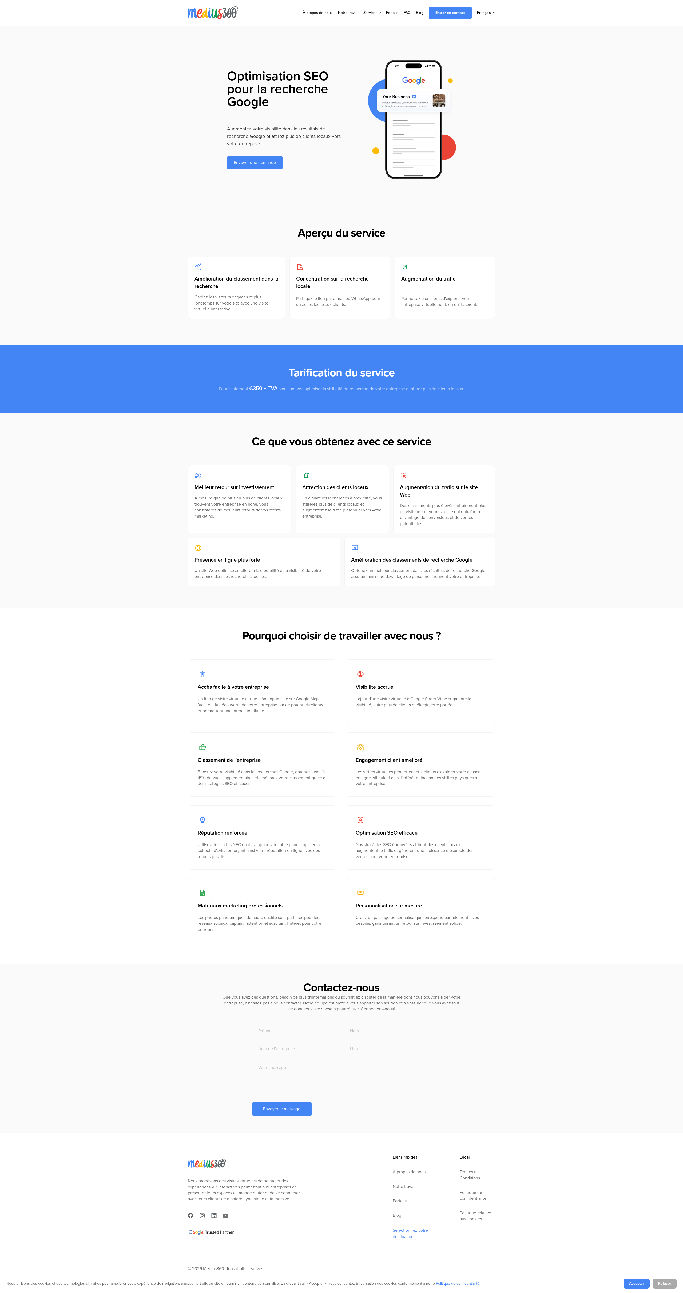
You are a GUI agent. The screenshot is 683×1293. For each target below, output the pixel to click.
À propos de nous (318, 12)
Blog (419, 12)
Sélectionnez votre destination (410, 1233)
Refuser (664, 1283)
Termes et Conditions (470, 1175)
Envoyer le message (281, 1109)
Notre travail (348, 12)
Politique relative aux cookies (475, 1216)
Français (484, 12)
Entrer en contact (450, 12)
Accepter (636, 1283)
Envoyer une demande (255, 162)
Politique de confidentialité (473, 1195)
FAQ (407, 12)
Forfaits (392, 12)
